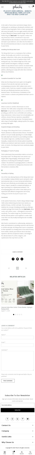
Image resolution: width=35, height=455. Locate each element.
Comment (4, 350)
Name (3, 335)
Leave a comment (17, 252)
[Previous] (3, 298)
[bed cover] (17, 75)
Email (3, 342)
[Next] (32, 298)
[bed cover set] (17, 100)
